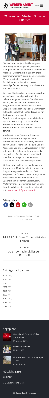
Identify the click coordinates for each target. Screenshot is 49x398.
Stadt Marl (7, 377)
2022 (5, 287)
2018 (5, 302)
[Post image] (7, 337)
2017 (5, 306)
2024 (5, 279)
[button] (5, 204)
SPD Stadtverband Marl (13, 382)
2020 (5, 294)
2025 (5, 275)
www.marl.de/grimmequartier (22, 190)
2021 (5, 291)
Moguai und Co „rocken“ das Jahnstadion (26, 336)
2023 (5, 283)
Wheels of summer (21, 346)
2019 (5, 298)
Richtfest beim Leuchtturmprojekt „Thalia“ (28, 359)
